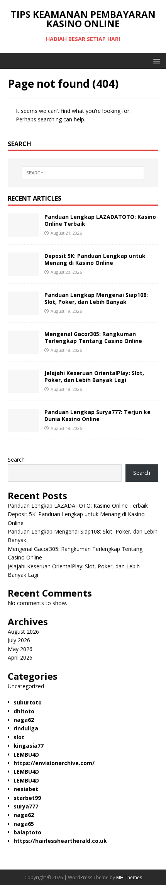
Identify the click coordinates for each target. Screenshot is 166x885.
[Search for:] (83, 172)
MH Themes (129, 877)
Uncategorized (26, 686)
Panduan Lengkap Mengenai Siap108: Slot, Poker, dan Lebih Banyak (96, 298)
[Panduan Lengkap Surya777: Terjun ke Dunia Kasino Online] (23, 427)
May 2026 (20, 649)
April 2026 (20, 657)
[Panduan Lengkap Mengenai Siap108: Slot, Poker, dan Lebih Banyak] (23, 310)
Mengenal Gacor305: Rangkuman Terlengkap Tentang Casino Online (93, 337)
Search (16, 459)
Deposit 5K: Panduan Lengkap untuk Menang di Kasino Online (95, 259)
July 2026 (19, 640)
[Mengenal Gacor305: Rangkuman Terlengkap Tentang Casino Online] (23, 349)
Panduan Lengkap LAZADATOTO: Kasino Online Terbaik (100, 220)
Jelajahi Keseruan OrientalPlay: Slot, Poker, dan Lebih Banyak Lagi (94, 376)
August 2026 (23, 631)
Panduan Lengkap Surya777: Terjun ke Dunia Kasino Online (97, 415)
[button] (155, 60)
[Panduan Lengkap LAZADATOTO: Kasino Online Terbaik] (23, 232)
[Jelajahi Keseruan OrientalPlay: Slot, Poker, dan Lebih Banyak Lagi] (23, 388)
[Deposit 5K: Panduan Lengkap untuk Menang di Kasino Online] (23, 271)
